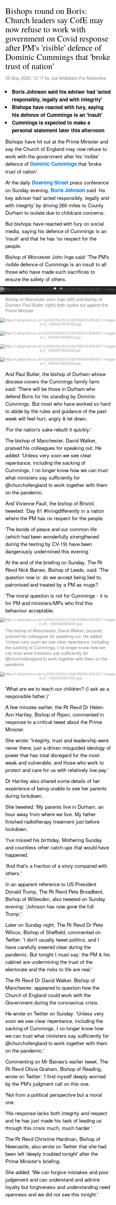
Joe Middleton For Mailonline (78, 78)
